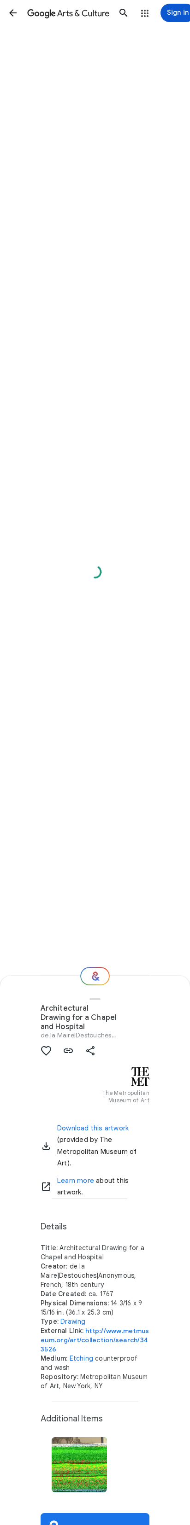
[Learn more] (46, 1187)
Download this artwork (93, 1128)
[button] (13, 13)
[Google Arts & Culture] (68, 13)
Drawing (72, 1321)
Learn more (75, 1180)
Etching (81, 1358)
